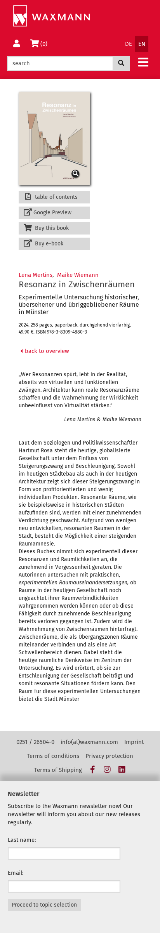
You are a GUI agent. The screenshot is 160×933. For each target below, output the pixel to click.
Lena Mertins (35, 274)
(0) (45, 43)
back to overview (46, 350)
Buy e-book (48, 243)
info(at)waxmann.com (89, 741)
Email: (16, 872)
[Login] (17, 44)
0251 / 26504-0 (35, 741)
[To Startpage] (51, 16)
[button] (143, 62)
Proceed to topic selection (44, 905)
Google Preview (52, 212)
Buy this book (51, 228)
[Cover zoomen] (54, 138)
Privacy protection (109, 755)
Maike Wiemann (78, 274)
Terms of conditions (53, 755)
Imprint (134, 741)
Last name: (22, 839)
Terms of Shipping (58, 769)
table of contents (55, 197)
